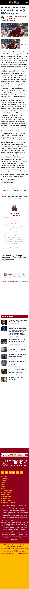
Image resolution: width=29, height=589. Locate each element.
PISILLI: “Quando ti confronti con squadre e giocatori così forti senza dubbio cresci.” (17, 371)
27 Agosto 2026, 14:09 (14, 366)
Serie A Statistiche (6, 496)
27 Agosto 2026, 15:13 (14, 351)
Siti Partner (4, 476)
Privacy (3, 484)
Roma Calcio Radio (6, 492)
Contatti (3, 482)
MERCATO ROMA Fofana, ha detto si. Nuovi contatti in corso (17, 341)
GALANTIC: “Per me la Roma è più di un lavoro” (18, 321)
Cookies (3, 486)
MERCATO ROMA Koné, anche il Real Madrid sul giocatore (18, 348)
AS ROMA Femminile (6, 490)
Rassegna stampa (7, 182)
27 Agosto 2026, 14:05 (14, 374)
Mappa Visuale (5, 494)
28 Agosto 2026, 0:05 (14, 336)
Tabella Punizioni (5, 498)
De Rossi (18, 75)
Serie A (3, 488)
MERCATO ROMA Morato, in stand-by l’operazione (17, 355)
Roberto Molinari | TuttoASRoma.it (16, 16)
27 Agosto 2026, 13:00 (14, 381)
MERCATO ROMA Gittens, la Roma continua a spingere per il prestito (18, 362)
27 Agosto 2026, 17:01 (14, 344)
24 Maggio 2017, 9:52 (9, 19)
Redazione (4, 478)
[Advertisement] (14, 298)
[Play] (5, 275)
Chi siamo (3, 480)
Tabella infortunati (6, 500)
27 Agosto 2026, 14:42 (14, 358)
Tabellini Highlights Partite (8, 502)
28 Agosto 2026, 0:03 (14, 323)
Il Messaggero (10, 179)
